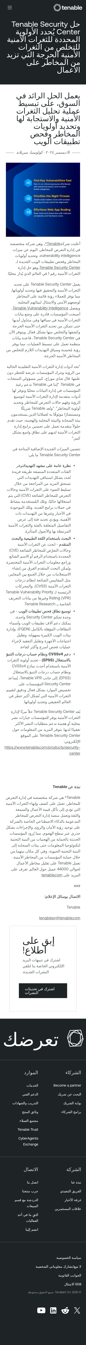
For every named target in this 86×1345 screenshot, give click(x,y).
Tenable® (52, 243)
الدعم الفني (30, 1094)
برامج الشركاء (71, 1112)
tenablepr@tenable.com (59, 918)
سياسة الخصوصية (68, 1258)
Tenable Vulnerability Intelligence (40, 308)
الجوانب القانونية (69, 1275)
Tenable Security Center (59, 267)
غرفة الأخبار (72, 1200)
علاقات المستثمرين (68, 1209)
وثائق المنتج (30, 1112)
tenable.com (52, 875)
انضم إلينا (32, 1229)
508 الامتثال (72, 1284)
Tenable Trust (28, 1129)
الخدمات (32, 1085)
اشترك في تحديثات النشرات (39, 991)
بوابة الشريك (72, 1103)
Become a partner (67, 1085)
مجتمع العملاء (29, 1121)
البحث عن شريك (69, 1094)
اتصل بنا (32, 1182)
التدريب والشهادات (25, 1103)
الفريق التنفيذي (70, 1191)
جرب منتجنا (30, 1191)
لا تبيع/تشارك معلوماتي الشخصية (58, 1266)
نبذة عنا (76, 1182)
